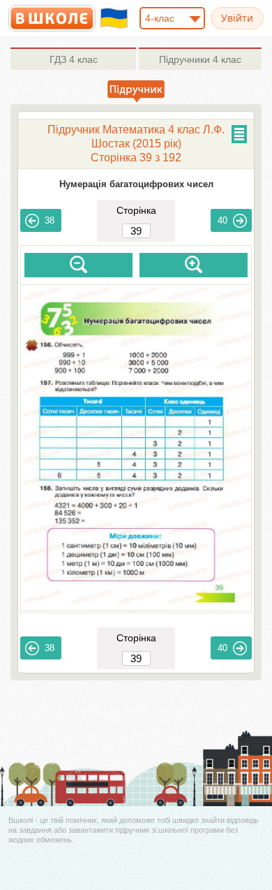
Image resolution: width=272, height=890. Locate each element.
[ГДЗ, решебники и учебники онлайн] (52, 18)
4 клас (74, 59)
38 (49, 220)
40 (222, 220)
